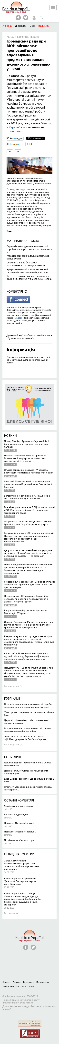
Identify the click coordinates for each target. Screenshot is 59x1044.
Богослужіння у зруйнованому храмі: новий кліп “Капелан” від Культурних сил (27, 497)
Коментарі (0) (17, 291)
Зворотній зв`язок (10, 987)
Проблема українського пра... (20, 840)
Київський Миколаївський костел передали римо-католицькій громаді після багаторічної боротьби (28, 484)
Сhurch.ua (14, 131)
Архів (31, 987)
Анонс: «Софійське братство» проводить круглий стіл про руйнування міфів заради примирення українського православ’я (26, 656)
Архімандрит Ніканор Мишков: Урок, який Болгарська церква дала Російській (20, 881)
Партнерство (42, 982)
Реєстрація (28, 982)
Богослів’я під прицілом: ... (18, 814)
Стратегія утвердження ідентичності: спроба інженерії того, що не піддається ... (29, 249)
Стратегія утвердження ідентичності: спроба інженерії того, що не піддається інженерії (28, 705)
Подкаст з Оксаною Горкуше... (20, 823)
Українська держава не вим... (19, 806)
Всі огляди (9, 913)
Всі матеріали (11, 686)
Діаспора (20, 25)
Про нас (16, 982)
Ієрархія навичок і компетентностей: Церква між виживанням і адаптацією (28, 271)
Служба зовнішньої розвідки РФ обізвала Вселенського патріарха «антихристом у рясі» (29, 471)
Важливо (43, 25)
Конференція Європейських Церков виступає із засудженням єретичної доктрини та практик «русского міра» (29, 584)
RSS (24, 987)
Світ (32, 25)
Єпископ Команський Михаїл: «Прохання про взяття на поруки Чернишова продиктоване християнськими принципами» (28, 625)
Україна (7, 25)
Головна (6, 982)
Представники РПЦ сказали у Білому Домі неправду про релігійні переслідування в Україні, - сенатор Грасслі (26, 599)
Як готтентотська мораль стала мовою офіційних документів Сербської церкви (29, 277)
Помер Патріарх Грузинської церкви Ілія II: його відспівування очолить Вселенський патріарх (27, 444)
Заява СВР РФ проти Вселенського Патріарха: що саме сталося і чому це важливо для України (21, 864)
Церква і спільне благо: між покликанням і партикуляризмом (26, 264)
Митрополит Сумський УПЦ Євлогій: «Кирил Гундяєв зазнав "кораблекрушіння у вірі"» (27, 523)
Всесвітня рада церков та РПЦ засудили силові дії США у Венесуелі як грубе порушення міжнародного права (29, 510)
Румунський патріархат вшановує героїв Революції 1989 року (25, 612)
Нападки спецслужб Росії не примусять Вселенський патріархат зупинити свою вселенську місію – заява (25, 458)
